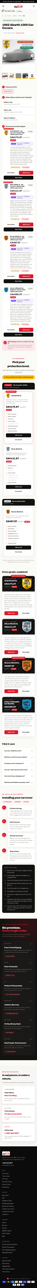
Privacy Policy (6, 1271)
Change (20, 11)
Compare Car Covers (8, 1209)
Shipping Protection (7, 1252)
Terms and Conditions (8, 1269)
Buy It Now (18, 177)
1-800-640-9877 (7, 1163)
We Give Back (6, 1233)
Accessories (5, 1187)
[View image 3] (18, 76)
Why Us (4, 1222)
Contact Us (5, 1214)
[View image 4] (25, 76)
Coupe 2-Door (8, 91)
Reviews (4, 1228)
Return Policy (5, 1263)
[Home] (2, 16)
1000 (19, 16)
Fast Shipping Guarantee (9, 1250)
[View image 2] (12, 76)
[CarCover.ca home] (18, 6)
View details (11, 172)
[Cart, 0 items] (34, 6)
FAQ (3, 1198)
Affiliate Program (6, 1231)
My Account (5, 1195)
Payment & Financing (8, 1206)
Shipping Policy (6, 1266)
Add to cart (26, 172)
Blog (3, 1236)
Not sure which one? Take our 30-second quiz (19, 377)
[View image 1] (5, 76)
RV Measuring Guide (7, 1203)
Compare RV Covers (8, 1211)
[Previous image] (4, 55)
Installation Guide (7, 1200)
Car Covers (8, 16)
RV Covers (5, 1179)
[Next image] (32, 55)
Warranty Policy (6, 1261)
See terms (19, 144)
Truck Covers (6, 1176)
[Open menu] (3, 6)
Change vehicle (20, 33)
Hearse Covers (6, 1184)
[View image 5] (32, 76)
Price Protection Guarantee (9, 1244)
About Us (4, 1225)
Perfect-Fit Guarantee (8, 1247)
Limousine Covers (7, 1181)
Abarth (15, 16)
